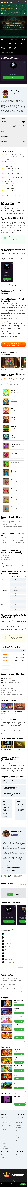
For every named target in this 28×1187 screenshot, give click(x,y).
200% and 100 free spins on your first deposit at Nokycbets (19, 1098)
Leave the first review (14, 13)
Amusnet (15, 1002)
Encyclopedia (4, 1148)
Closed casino (4, 1122)
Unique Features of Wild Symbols (9, 978)
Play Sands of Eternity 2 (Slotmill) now (13, 344)
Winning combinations (6, 322)
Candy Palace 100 (18, 1016)
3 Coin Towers (17, 1049)
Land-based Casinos (21, 1132)
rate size (9, 678)
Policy (2, 1160)
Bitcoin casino (19, 1122)
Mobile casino (19, 1125)
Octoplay (3, 752)
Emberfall (5, 654)
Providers (3, 1146)
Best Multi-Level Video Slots (8, 984)
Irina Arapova (17, 93)
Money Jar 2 (5, 657)
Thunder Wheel (6, 664)
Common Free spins (9, 537)
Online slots (4, 1129)
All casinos (13, 285)
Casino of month (20, 1117)
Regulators (18, 1140)
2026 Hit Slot (17, 1074)
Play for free (19, 1005)
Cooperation (4, 1155)
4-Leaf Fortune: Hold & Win (19, 1083)
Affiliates (3, 1165)
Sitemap (18, 1145)
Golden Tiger (17, 1024)
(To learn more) (12, 1184)
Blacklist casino (5, 1120)
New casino (4, 1117)
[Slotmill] (23, 122)
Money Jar (5, 660)
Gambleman (16, 1057)
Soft (17, 1135)
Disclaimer (3, 1157)
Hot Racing (16, 1008)
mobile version (20, 727)
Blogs (17, 1155)
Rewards (3, 1143)
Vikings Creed (5, 668)
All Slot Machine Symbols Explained (10, 989)
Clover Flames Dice (18, 1065)
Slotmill (3, 713)
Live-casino (18, 1127)
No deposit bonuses (6, 1141)
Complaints (18, 1130)
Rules (2, 1138)
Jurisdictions (19, 1138)
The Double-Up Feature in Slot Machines (11, 986)
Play (13, 77)
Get (20, 1104)
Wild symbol (6, 378)
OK (23, 1184)
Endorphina (16, 1051)
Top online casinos (5, 1136)
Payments (18, 1120)
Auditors (18, 1143)
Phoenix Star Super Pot (19, 1032)
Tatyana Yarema (9, 876)
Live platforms (19, 1148)
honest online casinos (6, 211)
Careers (3, 1162)
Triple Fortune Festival (19, 1000)
